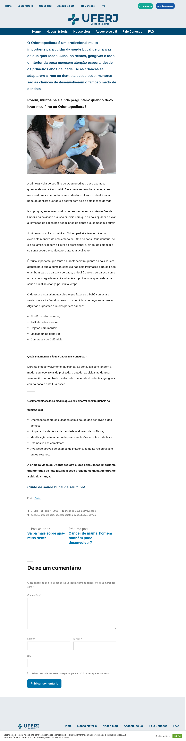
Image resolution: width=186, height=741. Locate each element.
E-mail (77, 638)
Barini (37, 498)
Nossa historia (25, 6)
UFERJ (34, 510)
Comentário (34, 595)
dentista (35, 515)
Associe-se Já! (65, 6)
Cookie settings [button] (162, 736)
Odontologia (47, 515)
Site (29, 656)
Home (8, 6)
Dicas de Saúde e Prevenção (80, 510)
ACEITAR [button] (177, 736)
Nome (31, 638)
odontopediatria (64, 515)
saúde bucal (80, 515)
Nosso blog (45, 6)
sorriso (92, 515)
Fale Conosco (87, 6)
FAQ (103, 6)
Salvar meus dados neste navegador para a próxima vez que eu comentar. (71, 673)
